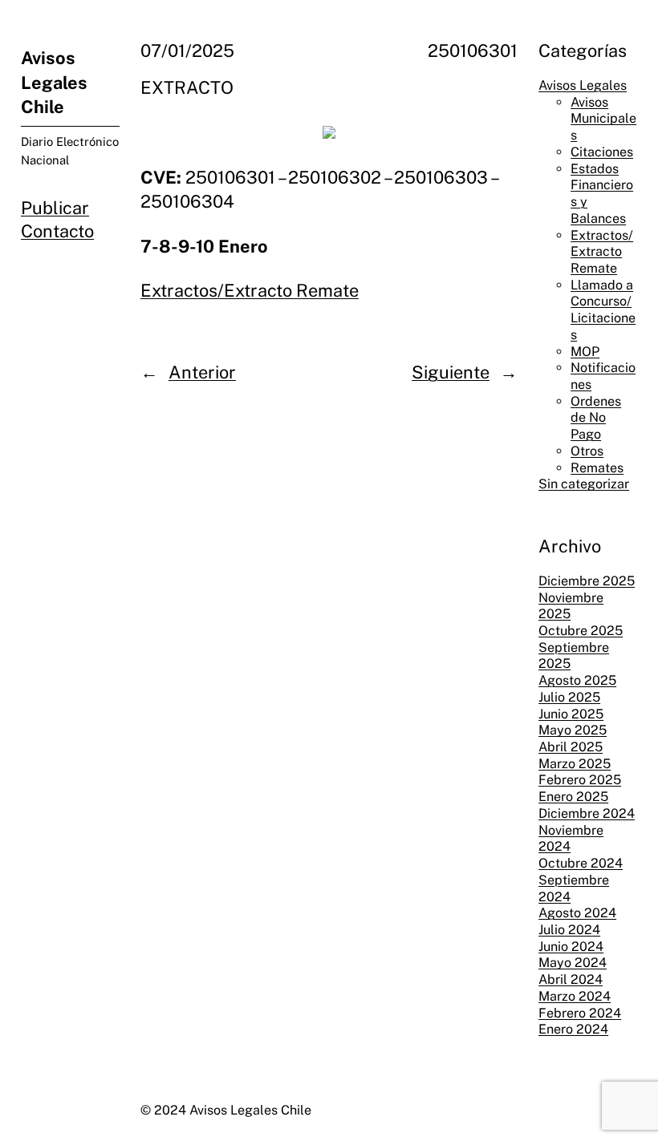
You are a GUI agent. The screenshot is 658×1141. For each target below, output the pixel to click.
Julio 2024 (569, 929)
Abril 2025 (570, 747)
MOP (585, 351)
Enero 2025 (573, 796)
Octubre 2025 (580, 630)
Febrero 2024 (579, 1013)
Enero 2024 (573, 1029)
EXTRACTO (187, 87)
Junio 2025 (570, 714)
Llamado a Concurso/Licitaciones (603, 309)
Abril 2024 (570, 979)
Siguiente (450, 372)
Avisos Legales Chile (54, 82)
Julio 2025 (569, 697)
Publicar (55, 207)
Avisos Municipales (603, 119)
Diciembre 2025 (586, 581)
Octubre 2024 (580, 863)
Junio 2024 (570, 946)
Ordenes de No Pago (596, 418)
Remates (597, 467)
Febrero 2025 (579, 779)
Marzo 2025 (574, 763)
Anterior (202, 372)
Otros (587, 451)
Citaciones (602, 152)
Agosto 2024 (577, 912)
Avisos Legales (582, 85)
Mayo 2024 (572, 962)
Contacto (57, 231)
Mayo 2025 (572, 730)
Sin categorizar (583, 484)
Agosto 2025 (577, 680)
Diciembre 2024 (586, 813)
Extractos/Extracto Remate (249, 290)
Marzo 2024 (574, 996)
